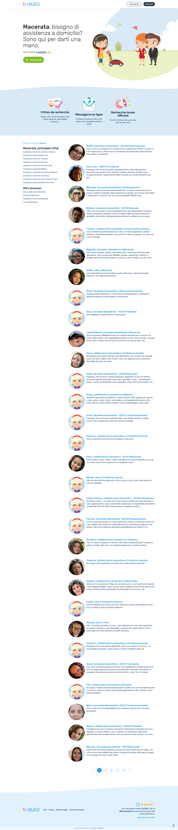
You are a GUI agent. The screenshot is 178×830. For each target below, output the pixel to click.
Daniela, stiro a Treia (97, 622)
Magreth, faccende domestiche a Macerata (110, 249)
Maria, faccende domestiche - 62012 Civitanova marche (117, 705)
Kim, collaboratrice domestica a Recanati (108, 684)
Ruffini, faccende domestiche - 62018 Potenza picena (115, 146)
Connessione (134, 4)
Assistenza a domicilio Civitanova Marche (39, 152)
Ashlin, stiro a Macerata (99, 270)
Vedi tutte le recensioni (146, 817)
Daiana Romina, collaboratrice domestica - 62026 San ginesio (120, 498)
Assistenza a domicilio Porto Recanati (37, 165)
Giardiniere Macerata (31, 195)
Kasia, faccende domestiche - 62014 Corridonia (112, 664)
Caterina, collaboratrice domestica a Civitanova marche (117, 560)
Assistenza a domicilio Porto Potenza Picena (40, 179)
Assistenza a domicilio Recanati (35, 162)
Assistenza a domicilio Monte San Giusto (38, 182)
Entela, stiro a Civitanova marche (104, 601)
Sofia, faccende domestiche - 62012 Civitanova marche (116, 415)
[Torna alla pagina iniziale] (31, 4)
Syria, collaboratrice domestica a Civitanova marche (115, 353)
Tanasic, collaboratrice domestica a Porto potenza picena (117, 228)
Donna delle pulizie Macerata (34, 192)
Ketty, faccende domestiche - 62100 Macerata (111, 373)
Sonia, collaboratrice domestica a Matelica (109, 394)
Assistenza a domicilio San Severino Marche (40, 172)
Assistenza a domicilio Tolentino (35, 159)
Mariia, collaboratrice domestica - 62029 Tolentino (114, 726)
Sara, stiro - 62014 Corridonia (102, 166)
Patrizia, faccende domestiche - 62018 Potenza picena (116, 519)
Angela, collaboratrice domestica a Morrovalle (111, 581)
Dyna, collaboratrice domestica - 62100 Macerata (113, 456)
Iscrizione (149, 4)
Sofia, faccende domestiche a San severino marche (114, 291)
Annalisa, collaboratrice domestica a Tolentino (111, 539)
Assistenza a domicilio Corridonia (36, 176)
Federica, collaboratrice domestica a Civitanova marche (117, 436)
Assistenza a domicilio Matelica (35, 169)
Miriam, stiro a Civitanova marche (104, 477)
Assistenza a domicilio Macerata (35, 155)
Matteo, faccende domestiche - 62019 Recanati (112, 208)
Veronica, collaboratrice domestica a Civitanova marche (117, 643)
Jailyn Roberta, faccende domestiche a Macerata (113, 332)
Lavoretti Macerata (30, 202)
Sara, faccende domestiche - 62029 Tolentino (111, 311)
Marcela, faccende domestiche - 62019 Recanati (112, 746)
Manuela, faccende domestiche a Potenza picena (113, 187)
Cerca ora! (36, 59)
